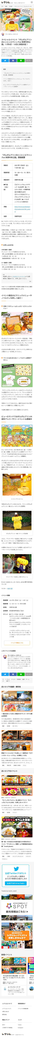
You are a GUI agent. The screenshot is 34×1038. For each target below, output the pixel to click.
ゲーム (27, 679)
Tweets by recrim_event (9, 891)
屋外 (23, 679)
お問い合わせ (5, 1011)
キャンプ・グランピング (18, 856)
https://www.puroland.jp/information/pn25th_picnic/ (22, 209)
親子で (8, 681)
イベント (13, 679)
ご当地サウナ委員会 (7, 1027)
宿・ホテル (15, 726)
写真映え (19, 679)
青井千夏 (9, 588)
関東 (3, 726)
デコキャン (4, 859)
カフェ (24, 765)
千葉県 (8, 856)
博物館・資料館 (17, 765)
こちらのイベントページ (18, 276)
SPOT (3, 1024)
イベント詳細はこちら (17, 643)
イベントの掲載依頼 (23, 1008)
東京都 (8, 726)
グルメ (8, 679)
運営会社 (4, 1014)
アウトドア (28, 856)
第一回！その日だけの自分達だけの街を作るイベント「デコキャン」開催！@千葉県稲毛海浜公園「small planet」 (16, 844)
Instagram (20, 1027)
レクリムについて (6, 1008)
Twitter (19, 1024)
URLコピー (29, 60)
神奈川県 (9, 765)
